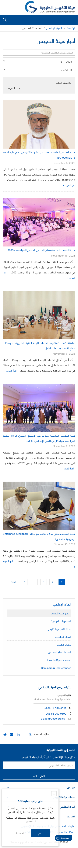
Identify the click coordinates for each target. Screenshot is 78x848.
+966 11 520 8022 (55, 708)
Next (13, 581)
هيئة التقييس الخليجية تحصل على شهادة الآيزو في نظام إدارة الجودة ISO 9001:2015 (39, 155)
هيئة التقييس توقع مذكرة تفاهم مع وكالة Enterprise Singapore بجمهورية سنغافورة (39, 536)
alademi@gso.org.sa (53, 718)
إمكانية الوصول (65, 831)
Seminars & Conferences (56, 667)
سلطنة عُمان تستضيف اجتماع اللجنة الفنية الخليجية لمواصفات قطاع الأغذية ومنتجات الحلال (39, 345)
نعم (40, 833)
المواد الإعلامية (63, 636)
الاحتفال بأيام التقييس (59, 652)
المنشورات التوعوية (61, 621)
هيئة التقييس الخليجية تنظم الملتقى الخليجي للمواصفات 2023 (41, 250)
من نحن (71, 787)
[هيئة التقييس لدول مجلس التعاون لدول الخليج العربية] (50, 7)
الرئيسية (71, 28)
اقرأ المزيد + (69, 185)
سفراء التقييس (63, 644)
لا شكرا (19, 833)
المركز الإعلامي (54, 28)
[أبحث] (4, 19)
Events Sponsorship (59, 659)
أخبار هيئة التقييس (59, 613)
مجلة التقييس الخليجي (59, 628)
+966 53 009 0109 (55, 713)
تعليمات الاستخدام (65, 826)
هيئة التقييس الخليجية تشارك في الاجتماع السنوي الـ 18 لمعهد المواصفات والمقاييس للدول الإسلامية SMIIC (39, 438)
